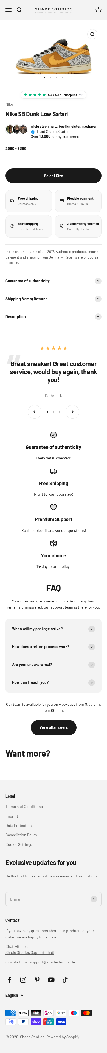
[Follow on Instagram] (23, 979)
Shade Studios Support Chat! (29, 952)
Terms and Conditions (24, 806)
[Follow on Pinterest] (37, 979)
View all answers (54, 727)
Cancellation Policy (21, 834)
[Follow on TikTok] (65, 979)
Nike (9, 104)
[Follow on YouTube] (51, 979)
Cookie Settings (18, 844)
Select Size (53, 175)
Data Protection (18, 825)
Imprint (11, 816)
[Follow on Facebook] (9, 979)
